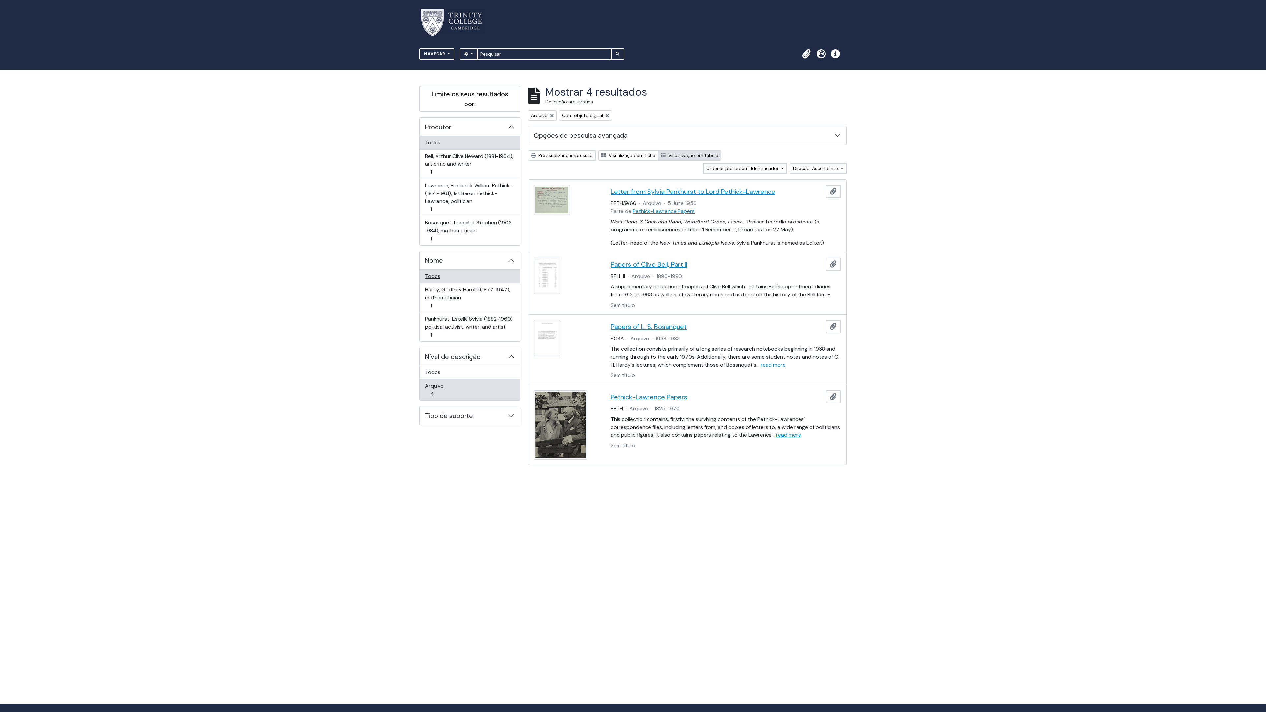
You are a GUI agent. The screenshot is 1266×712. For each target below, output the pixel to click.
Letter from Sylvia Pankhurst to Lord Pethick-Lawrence (693, 191)
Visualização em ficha (631, 155)
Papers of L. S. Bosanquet (649, 327)
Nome (434, 260)
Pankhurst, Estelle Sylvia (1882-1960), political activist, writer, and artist (469, 326)
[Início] (455, 22)
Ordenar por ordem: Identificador (743, 168)
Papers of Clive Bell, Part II (649, 264)
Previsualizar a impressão (565, 155)
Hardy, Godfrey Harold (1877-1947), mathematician (467, 297)
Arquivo (441, 389)
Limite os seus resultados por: (470, 99)
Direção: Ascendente (816, 168)
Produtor (438, 127)
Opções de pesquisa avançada (581, 135)
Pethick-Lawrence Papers (664, 211)
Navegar (435, 54)
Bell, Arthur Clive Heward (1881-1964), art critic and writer (469, 163)
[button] (806, 54)
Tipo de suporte (449, 415)
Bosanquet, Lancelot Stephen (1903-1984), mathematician (469, 230)
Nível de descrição (453, 356)
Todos (432, 142)
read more (773, 364)
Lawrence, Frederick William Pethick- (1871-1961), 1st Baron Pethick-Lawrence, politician (468, 197)
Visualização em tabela (692, 155)
